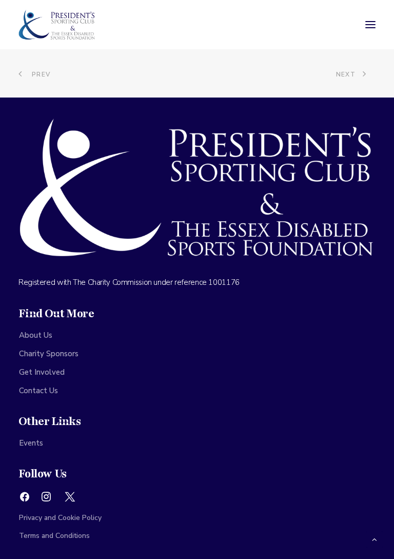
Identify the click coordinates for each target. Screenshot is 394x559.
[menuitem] (197, 335)
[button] (370, 24)
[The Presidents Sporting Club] (56, 24)
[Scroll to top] (374, 539)
